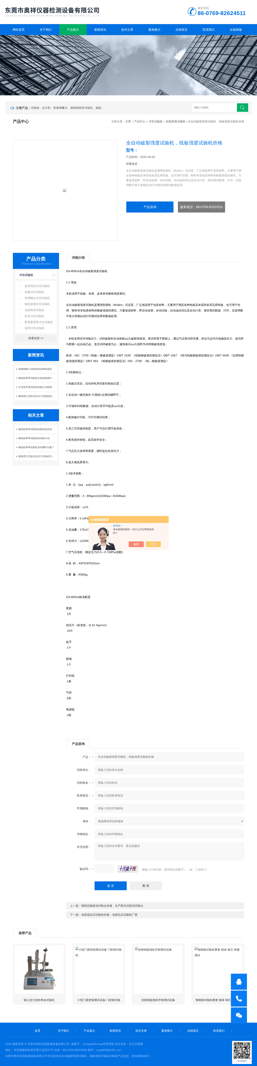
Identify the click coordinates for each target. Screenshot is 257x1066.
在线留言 (181, 29)
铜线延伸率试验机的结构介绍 (34, 438)
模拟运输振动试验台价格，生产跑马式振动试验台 (112, 905)
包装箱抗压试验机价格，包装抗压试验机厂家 (109, 914)
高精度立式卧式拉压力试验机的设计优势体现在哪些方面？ (38, 396)
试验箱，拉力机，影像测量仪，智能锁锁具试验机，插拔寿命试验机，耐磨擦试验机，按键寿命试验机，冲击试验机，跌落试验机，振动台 (68, 107)
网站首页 (19, 29)
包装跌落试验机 (176, 121)
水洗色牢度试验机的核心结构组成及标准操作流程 (38, 387)
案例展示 (154, 29)
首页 (37, 1030)
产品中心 (139, 121)
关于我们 (46, 29)
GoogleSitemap (93, 1044)
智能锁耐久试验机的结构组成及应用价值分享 (38, 369)
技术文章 (127, 29)
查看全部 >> (36, 338)
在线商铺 (236, 29)
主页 (128, 121)
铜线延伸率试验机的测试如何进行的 (37, 429)
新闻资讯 (100, 29)
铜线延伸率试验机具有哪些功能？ (36, 447)
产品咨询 (150, 207)
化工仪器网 (136, 1044)
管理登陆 (108, 1044)
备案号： (76, 1044)
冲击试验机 (156, 121)
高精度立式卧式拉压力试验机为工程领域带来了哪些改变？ (38, 456)
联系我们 (209, 29)
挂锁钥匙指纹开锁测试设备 (158, 1000)
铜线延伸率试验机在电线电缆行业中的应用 (38, 378)
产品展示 (73, 29)
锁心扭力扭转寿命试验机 (39, 1000)
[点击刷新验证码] (128, 869)
